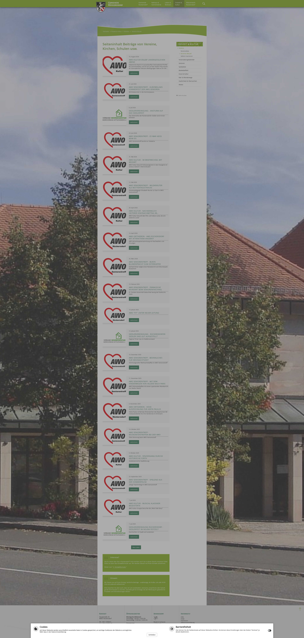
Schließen (152, 635)
